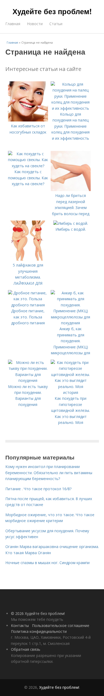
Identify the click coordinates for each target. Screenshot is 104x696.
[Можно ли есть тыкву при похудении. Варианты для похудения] (28, 380)
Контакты (20, 625)
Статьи (55, 23)
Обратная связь (25, 649)
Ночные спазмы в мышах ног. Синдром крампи (47, 562)
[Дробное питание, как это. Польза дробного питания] (28, 304)
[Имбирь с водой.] (70, 223)
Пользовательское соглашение (60, 625)
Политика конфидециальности (39, 631)
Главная (12, 23)
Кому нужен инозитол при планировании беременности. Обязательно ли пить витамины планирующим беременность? (48, 472)
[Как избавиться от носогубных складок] (28, 120)
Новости (35, 23)
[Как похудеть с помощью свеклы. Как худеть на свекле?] (28, 165)
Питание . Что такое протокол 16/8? (38, 488)
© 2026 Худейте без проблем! (38, 613)
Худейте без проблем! (52, 11)
